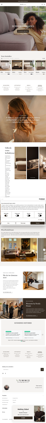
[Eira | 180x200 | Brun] (28, 65)
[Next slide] (44, 163)
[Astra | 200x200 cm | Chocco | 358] (17, 65)
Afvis (8, 223)
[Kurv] (44, 4)
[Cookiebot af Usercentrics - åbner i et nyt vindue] (40, 199)
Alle (1, 58)
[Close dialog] (43, 407)
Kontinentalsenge (6, 58)
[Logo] (23, 4)
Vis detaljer (40, 219)
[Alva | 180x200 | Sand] (5, 65)
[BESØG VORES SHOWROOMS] (23, 1)
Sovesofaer (12, 58)
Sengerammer (16, 58)
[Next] (44, 250)
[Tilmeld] (42, 369)
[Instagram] (3, 373)
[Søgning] (42, 4)
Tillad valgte (23, 223)
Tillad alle (37, 223)
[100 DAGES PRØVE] (6, 88)
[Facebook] (5, 373)
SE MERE (23, 418)
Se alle (43, 58)
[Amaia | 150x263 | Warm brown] (40, 65)
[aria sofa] (19, 250)
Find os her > (29, 357)
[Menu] (2, 4)
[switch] (17, 216)
